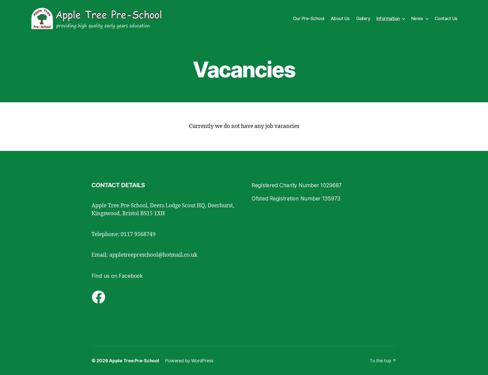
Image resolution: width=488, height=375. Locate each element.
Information (388, 18)
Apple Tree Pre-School (134, 360)
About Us (340, 18)
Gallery (363, 18)
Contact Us (446, 18)
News (417, 18)
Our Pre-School (308, 18)
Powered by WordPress (189, 360)
